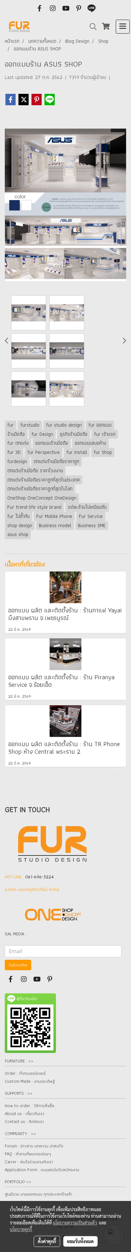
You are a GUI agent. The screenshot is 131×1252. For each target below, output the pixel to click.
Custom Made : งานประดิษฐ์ (30, 1081)
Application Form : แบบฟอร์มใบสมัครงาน (42, 1169)
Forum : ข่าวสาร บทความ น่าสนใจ (34, 1145)
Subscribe (18, 964)
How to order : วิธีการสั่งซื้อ (29, 1105)
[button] (91, 26)
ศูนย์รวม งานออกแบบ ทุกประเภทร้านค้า (38, 1194)
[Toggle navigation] (123, 27)
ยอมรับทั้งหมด (80, 1241)
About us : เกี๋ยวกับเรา (24, 1113)
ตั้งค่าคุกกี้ (47, 1241)
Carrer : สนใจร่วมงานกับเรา (29, 1161)
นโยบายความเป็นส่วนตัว (75, 1222)
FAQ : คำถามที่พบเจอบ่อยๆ (28, 1153)
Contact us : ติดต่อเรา (24, 1121)
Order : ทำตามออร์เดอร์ (25, 1073)
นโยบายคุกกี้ (21, 1229)
